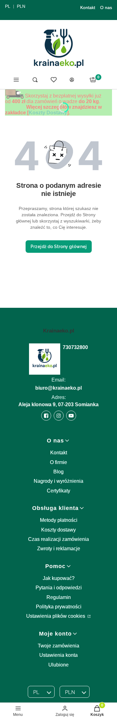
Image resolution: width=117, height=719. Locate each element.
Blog (58, 471)
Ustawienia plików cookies (56, 616)
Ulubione (58, 664)
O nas (106, 7)
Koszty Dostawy (48, 112)
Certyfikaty (58, 490)
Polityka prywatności (58, 606)
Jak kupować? (59, 578)
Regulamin (58, 597)
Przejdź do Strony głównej (59, 246)
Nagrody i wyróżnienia (58, 481)
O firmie (58, 462)
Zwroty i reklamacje (58, 548)
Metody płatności (58, 520)
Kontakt (87, 7)
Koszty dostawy (58, 529)
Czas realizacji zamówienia (58, 539)
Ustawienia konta (58, 655)
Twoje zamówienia (58, 645)
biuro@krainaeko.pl (58, 388)
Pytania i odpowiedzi (59, 587)
